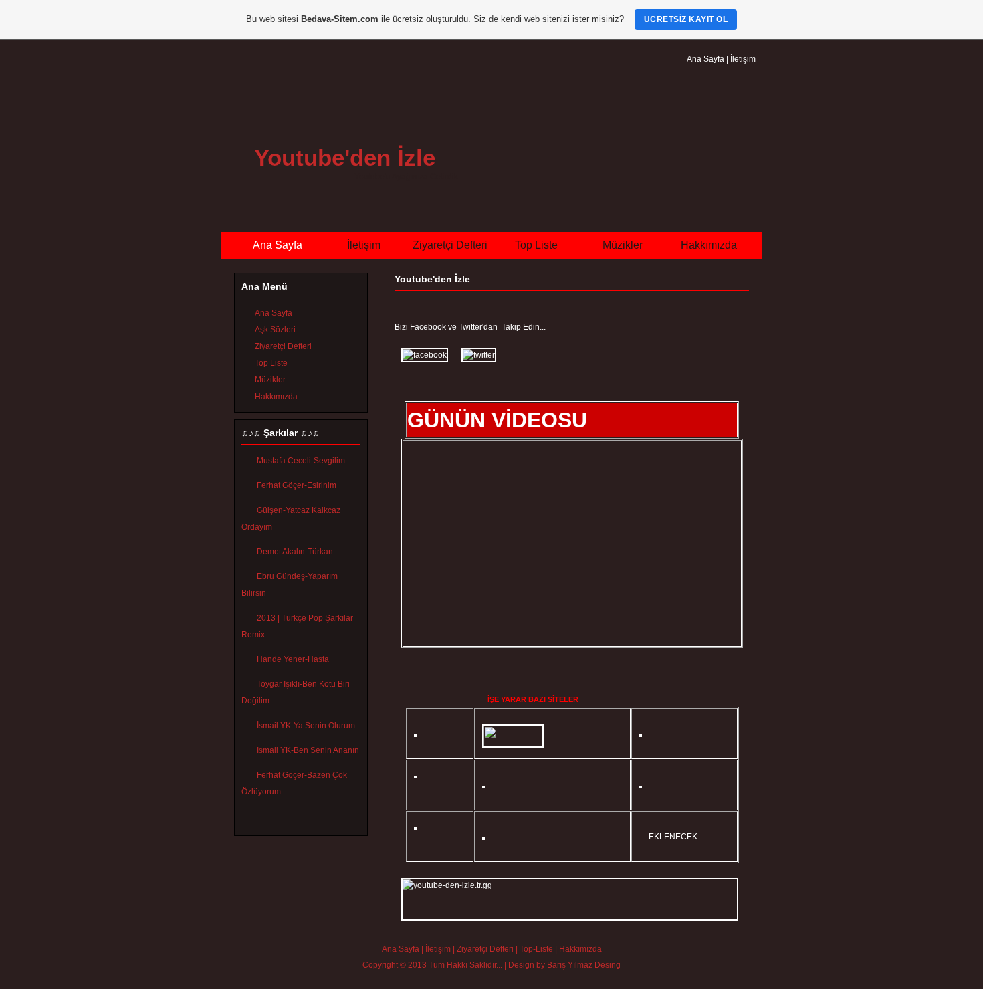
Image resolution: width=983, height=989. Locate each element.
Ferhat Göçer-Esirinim (296, 485)
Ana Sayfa (705, 59)
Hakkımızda (709, 245)
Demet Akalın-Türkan (295, 551)
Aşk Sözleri (275, 329)
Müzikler (623, 245)
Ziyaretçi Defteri (450, 245)
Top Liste (536, 245)
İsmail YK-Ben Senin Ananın (308, 750)
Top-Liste (536, 949)
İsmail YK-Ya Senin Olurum (306, 725)
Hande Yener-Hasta (293, 659)
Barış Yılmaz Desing (584, 965)
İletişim (743, 59)
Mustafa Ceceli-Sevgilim (301, 460)
